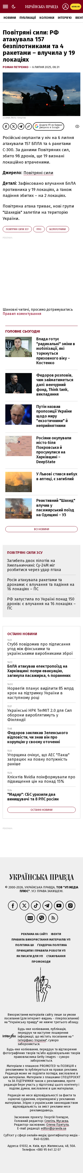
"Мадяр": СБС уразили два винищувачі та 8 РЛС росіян (33, 797)
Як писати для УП (29, 956)
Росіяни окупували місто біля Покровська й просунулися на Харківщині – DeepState (53, 450)
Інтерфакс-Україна (32, 1040)
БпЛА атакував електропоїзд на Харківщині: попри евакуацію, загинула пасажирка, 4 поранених (39, 671)
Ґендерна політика (52, 945)
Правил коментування (22, 314)
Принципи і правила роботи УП (41, 950)
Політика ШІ (24, 945)
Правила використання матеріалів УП (41, 939)
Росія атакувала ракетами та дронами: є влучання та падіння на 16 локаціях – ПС (40, 584)
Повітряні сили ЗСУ (17, 229)
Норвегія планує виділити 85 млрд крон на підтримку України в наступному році (40, 693)
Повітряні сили (38, 172)
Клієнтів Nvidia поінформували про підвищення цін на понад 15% (41, 779)
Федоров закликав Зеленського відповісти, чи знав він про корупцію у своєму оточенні (37, 737)
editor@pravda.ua (53, 1128)
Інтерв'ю (65, 18)
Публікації (27, 18)
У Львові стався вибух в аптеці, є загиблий (56, 476)
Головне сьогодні (22, 331)
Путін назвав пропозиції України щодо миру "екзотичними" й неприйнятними (54, 416)
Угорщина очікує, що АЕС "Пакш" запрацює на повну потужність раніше (38, 759)
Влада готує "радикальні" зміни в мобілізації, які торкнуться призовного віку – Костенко (55, 351)
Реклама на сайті (34, 934)
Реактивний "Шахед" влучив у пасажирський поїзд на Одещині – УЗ (55, 507)
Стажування (56, 956)
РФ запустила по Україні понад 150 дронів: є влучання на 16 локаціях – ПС (41, 604)
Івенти (56, 934)
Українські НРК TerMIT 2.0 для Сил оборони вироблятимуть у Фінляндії (39, 715)
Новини (10, 18)
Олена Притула (57, 1125)
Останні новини (22, 634)
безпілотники (57, 229)
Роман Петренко (16, 67)
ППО (39, 229)
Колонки (46, 18)
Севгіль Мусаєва (56, 1121)
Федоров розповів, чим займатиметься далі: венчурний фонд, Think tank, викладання (54, 385)
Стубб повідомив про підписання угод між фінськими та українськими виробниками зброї (40, 649)
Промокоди (41, 961)
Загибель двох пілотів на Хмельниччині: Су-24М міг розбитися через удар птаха (34, 565)
